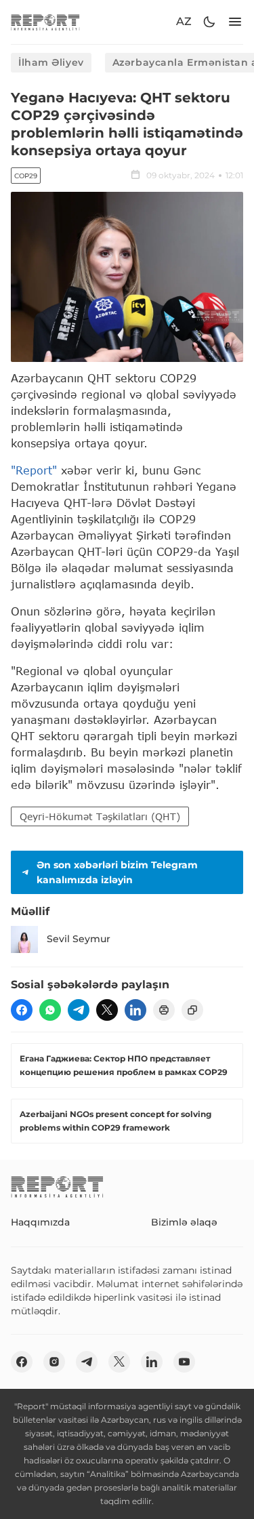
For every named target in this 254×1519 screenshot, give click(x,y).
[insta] (54, 1362)
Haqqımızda (40, 1222)
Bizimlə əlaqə (184, 1222)
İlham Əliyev (51, 62)
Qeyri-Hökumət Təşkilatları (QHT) (100, 816)
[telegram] (78, 1010)
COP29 (25, 175)
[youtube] (184, 1362)
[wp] (50, 1010)
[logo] (45, 22)
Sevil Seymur (78, 939)
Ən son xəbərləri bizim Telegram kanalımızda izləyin (117, 872)
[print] (164, 1010)
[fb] (22, 1010)
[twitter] (107, 1010)
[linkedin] (135, 1010)
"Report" (34, 470)
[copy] (192, 1010)
